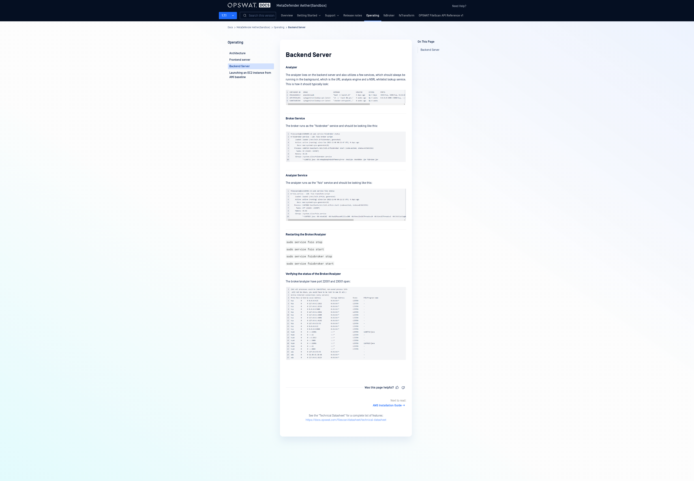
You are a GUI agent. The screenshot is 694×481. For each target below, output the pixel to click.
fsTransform (406, 15)
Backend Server (296, 27)
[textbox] (346, 219)
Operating (372, 15)
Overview (287, 15)
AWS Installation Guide (387, 405)
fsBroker (389, 15)
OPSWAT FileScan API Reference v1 (441, 15)
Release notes (352, 15)
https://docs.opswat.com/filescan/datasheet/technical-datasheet (346, 420)
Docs (230, 27)
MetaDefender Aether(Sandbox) (302, 6)
